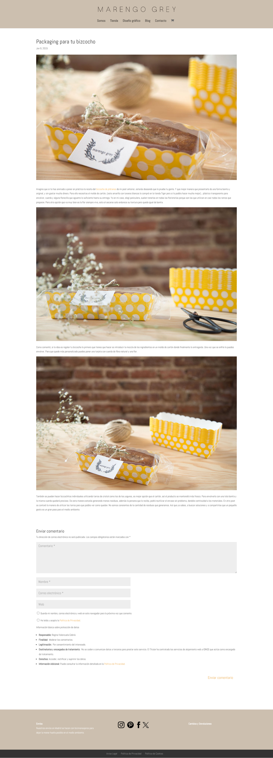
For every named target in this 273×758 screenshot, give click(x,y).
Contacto (160, 21)
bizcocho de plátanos (106, 189)
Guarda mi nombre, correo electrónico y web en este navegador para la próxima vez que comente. (86, 613)
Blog (147, 21)
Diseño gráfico (131, 21)
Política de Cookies (154, 753)
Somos (101, 21)
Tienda (114, 21)
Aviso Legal (111, 753)
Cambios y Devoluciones (194, 723)
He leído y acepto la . (60, 620)
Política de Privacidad (70, 620)
